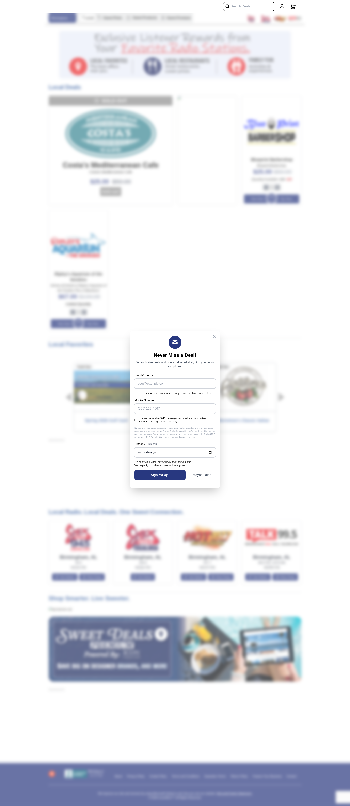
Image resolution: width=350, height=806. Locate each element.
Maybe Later (202, 475)
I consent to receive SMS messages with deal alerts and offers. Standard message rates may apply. (172, 420)
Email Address (143, 375)
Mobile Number (144, 400)
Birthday (145, 443)
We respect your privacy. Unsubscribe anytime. (160, 465)
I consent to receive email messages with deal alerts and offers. (177, 393)
